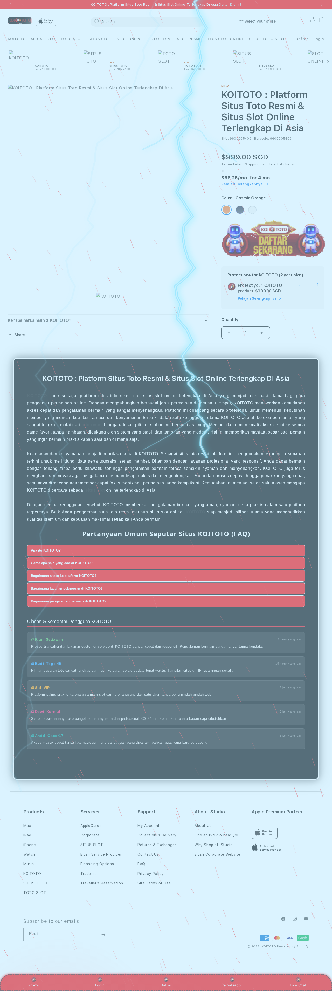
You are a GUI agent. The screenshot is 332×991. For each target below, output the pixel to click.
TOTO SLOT (71, 39)
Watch (29, 854)
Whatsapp (232, 985)
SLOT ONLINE (130, 39)
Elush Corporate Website (217, 854)
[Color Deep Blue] (240, 210)
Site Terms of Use (154, 883)
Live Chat (298, 985)
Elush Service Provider (101, 854)
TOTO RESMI (160, 39)
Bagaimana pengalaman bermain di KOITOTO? (68, 601)
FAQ (141, 864)
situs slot (95, 490)
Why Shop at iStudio (214, 845)
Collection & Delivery (157, 835)
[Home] (20, 21)
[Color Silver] (252, 210)
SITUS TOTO (43, 39)
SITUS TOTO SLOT (267, 39)
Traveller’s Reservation (101, 883)
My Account (148, 825)
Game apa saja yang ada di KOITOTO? (62, 563)
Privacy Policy (150, 873)
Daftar (166, 985)
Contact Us (148, 854)
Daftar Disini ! (230, 4)
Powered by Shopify (293, 946)
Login (100, 985)
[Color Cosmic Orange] (226, 210)
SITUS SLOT (100, 39)
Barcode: (261, 139)
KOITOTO (17, 39)
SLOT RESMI (188, 39)
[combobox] (148, 21)
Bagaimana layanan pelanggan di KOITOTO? (67, 588)
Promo (33, 985)
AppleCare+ (91, 825)
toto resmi (92, 425)
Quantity (229, 319)
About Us (203, 825)
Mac (27, 825)
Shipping (252, 164)
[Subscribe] (103, 934)
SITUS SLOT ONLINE (224, 39)
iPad (27, 835)
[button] (17, 39)
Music (28, 864)
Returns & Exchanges (157, 845)
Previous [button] (10, 4)
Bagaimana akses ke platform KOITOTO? (63, 575)
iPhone (29, 845)
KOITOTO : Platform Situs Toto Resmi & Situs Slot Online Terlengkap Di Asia (166, 4)
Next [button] (321, 4)
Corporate (89, 835)
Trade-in (88, 873)
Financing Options (97, 864)
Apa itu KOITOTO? (46, 550)
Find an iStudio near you (217, 835)
